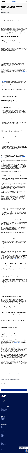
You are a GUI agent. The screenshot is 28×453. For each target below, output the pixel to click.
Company (2, 435)
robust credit (15, 258)
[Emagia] (3, 1)
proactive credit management (14, 288)
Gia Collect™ (2, 419)
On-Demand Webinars (3, 444)
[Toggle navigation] (26, 1)
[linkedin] (6, 401)
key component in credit (23, 71)
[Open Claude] (18, 373)
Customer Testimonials (4, 449)
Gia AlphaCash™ (3, 418)
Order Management (3, 407)
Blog (1, 441)
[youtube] (7, 401)
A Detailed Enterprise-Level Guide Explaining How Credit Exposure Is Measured (10, 379)
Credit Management (3, 408)
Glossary (2, 448)
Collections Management (4, 409)
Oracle (2, 427)
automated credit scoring (13, 43)
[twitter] (4, 401)
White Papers (2, 442)
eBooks (2, 443)
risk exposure (19, 166)
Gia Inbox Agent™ (3, 417)
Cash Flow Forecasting (4, 414)
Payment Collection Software (4, 382)
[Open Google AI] (14, 373)
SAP (1, 426)
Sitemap (2, 436)
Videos (2, 445)
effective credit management (20, 94)
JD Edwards (2, 425)
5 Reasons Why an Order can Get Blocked (6, 383)
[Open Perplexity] (12, 373)
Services (2, 433)
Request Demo (14, 1)
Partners (2, 434)
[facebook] (2, 401)
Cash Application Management (4, 411)
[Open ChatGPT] (10, 373)
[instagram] (9, 401)
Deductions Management (4, 410)
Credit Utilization (4, 81)
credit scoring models (17, 342)
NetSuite (2, 428)
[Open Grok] (16, 373)
